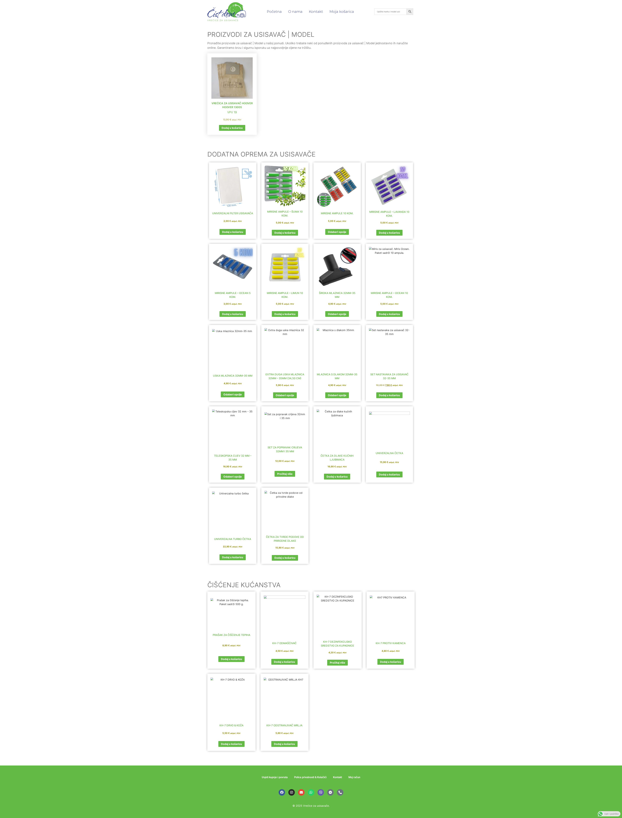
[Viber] (320, 792)
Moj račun (354, 777)
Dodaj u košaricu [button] (232, 127)
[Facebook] (282, 792)
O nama (295, 11)
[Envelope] (301, 792)
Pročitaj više (285, 473)
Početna (274, 11)
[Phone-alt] (340, 792)
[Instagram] (291, 792)
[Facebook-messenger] (330, 792)
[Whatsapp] (311, 792)
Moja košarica (341, 11)
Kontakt (316, 11)
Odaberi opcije (337, 232)
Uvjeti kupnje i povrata (275, 777)
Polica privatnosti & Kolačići (310, 777)
